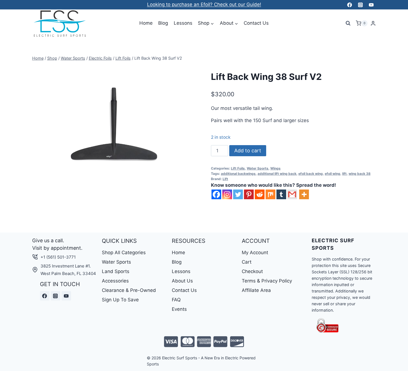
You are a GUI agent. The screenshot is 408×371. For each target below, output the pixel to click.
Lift (225, 179)
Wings (275, 168)
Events (179, 309)
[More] (304, 194)
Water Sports (257, 168)
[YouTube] (371, 4)
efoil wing (332, 173)
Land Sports (115, 271)
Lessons (183, 23)
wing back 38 (360, 173)
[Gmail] (292, 194)
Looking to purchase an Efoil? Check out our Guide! (204, 4)
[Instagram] (360, 4)
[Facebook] (349, 4)
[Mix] (270, 194)
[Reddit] (260, 194)
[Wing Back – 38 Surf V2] (114, 129)
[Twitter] (238, 194)
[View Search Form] (348, 23)
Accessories (115, 281)
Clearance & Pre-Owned (129, 290)
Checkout (252, 271)
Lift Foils (238, 168)
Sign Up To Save (120, 299)
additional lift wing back (277, 173)
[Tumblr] (281, 194)
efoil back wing (310, 173)
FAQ (176, 299)
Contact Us (256, 23)
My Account (255, 252)
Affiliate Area (256, 290)
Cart (246, 262)
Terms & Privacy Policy (267, 281)
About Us (182, 281)
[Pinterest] (249, 194)
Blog (163, 23)
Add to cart (247, 150)
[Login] (373, 23)
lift (344, 173)
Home (146, 23)
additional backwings (238, 173)
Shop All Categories (124, 252)
